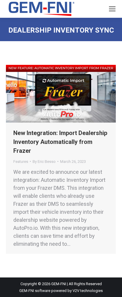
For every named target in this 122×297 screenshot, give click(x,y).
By (44, 161)
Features (20, 161)
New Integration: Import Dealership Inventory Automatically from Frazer (60, 141)
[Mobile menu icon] (112, 9)
